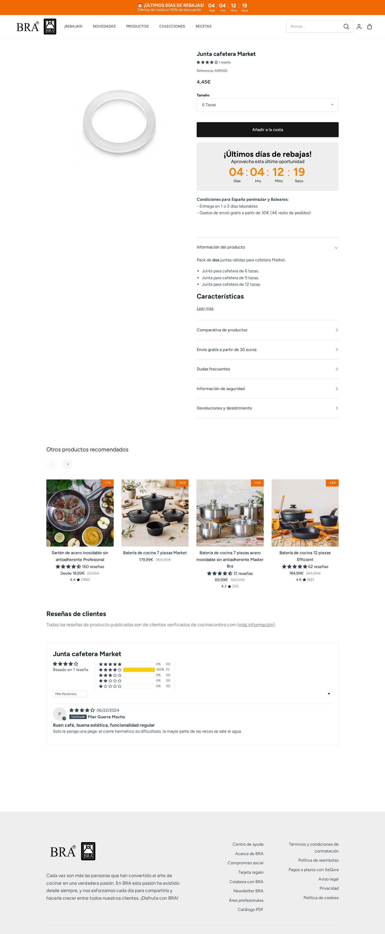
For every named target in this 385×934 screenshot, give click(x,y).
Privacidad (329, 888)
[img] (82, 710)
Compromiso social (245, 862)
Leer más (205, 308)
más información (256, 625)
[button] (208, 62)
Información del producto (221, 247)
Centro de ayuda (248, 844)
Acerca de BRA (249, 853)
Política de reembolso (318, 860)
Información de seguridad (221, 388)
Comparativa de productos (222, 329)
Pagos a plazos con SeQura (314, 869)
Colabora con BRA (246, 881)
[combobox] (313, 26)
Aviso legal (328, 879)
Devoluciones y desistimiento (224, 408)
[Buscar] (346, 27)
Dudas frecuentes (213, 368)
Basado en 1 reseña (70, 669)
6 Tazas (209, 104)
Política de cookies (321, 897)
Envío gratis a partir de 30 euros (226, 349)
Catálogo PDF (250, 909)
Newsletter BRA (248, 890)
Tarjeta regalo (250, 872)
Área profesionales (246, 900)
